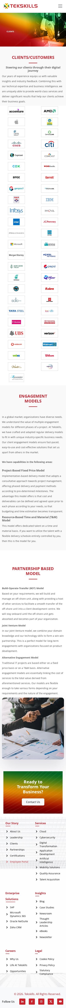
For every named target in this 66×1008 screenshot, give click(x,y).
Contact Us (33, 802)
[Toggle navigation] (60, 6)
